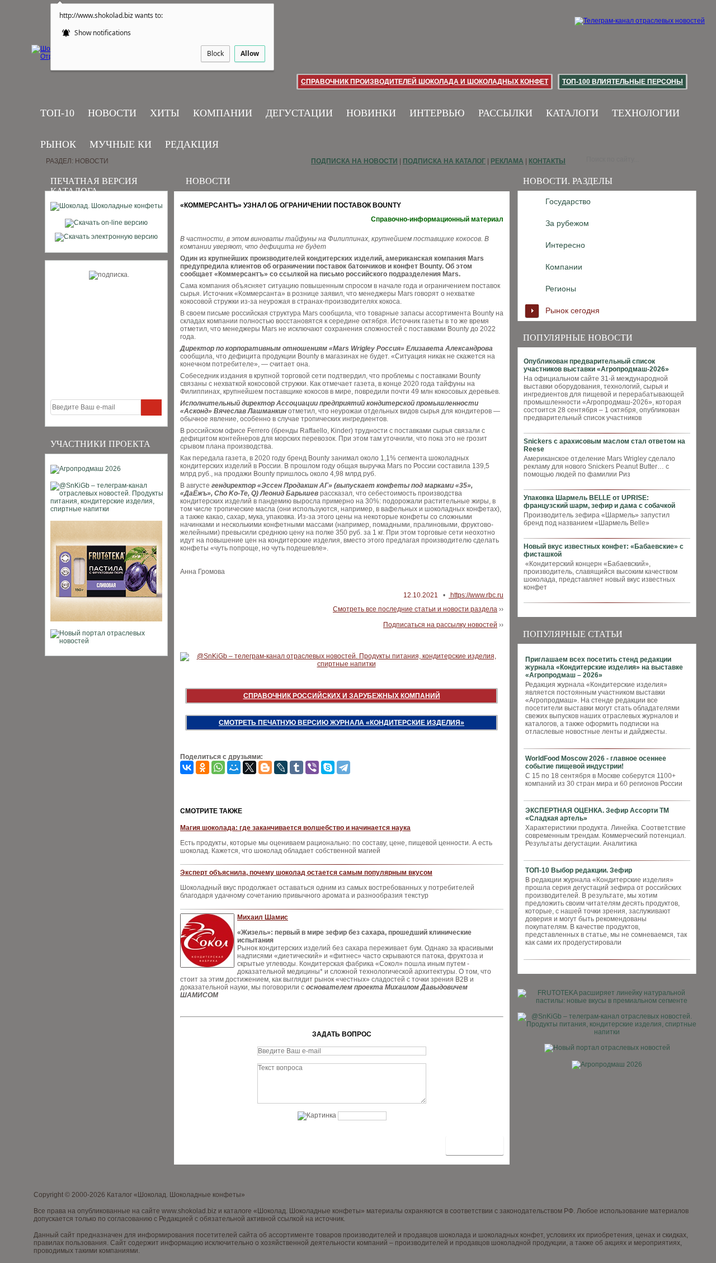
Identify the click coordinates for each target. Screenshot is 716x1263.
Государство (568, 201)
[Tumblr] (296, 767)
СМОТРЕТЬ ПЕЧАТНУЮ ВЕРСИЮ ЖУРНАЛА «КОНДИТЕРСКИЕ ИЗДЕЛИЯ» (341, 723)
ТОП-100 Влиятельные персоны (622, 82)
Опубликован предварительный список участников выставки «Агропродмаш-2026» (596, 365)
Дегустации (299, 113)
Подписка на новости (354, 161)
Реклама (507, 161)
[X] (249, 767)
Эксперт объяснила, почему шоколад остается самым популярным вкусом (306, 872)
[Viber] (312, 767)
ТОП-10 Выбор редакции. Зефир (578, 870)
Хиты (165, 113)
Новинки (371, 113)
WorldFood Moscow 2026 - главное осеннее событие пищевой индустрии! (595, 762)
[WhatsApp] (218, 767)
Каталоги (572, 113)
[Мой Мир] (234, 767)
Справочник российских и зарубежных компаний (341, 696)
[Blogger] (265, 767)
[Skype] (328, 767)
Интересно (565, 245)
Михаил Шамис (262, 917)
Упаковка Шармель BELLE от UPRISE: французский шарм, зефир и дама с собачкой (599, 502)
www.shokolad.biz (189, 1211)
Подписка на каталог (444, 161)
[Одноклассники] (202, 767)
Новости (112, 113)
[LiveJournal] (281, 767)
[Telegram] (343, 767)
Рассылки (505, 113)
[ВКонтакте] (187, 767)
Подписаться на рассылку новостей (440, 625)
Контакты (547, 161)
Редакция (192, 144)
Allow (250, 53)
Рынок (58, 144)
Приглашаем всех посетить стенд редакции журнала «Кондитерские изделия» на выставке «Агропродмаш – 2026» (604, 667)
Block (215, 53)
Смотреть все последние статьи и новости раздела (415, 609)
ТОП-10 (57, 113)
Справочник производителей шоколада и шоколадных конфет (424, 82)
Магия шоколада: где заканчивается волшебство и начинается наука (295, 828)
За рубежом (567, 223)
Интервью (437, 113)
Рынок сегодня (572, 310)
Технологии (646, 113)
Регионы (560, 288)
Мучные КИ (121, 144)
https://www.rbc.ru (476, 595)
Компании (222, 113)
